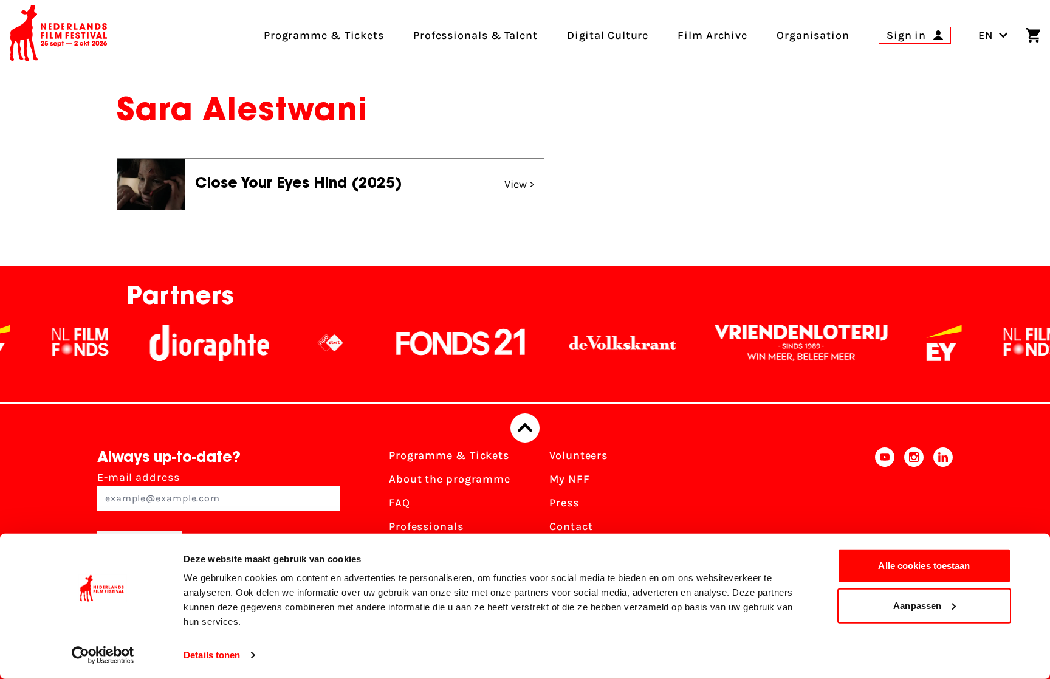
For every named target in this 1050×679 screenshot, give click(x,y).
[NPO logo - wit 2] (315, 343)
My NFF (569, 479)
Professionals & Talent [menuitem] (475, 35)
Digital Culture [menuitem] (608, 35)
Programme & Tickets (449, 455)
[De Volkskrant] (607, 343)
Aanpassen (917, 605)
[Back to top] (525, 428)
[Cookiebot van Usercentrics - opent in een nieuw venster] (103, 655)
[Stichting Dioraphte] (194, 343)
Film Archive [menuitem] (712, 35)
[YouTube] (884, 506)
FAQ (399, 502)
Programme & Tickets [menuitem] (324, 35)
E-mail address (138, 477)
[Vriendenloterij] (786, 343)
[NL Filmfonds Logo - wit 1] (65, 343)
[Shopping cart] (1033, 35)
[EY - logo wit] (929, 343)
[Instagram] (914, 506)
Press (564, 502)
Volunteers (578, 455)
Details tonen (212, 655)
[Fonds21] (446, 343)
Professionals (426, 526)
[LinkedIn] (943, 506)
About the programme (449, 479)
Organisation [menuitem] (813, 35)
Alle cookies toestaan (924, 565)
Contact (570, 526)
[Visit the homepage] (58, 35)
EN (985, 35)
